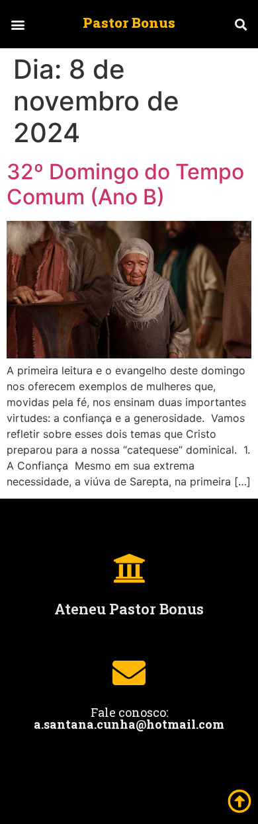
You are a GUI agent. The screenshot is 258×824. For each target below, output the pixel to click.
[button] (17, 24)
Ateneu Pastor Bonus (129, 608)
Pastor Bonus (129, 22)
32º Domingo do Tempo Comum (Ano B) (125, 184)
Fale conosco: (129, 718)
